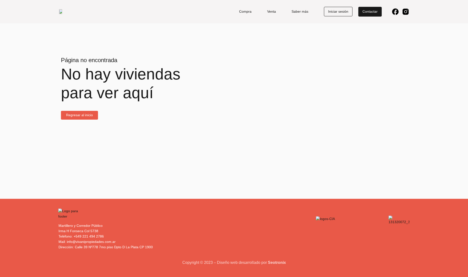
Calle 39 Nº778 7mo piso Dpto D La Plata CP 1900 (114, 247)
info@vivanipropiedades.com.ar (91, 242)
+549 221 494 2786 (89, 236)
